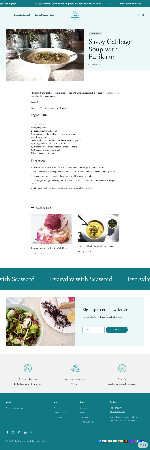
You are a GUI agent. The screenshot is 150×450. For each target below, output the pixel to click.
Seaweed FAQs (60, 412)
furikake (46, 96)
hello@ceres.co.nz (117, 411)
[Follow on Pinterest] (19, 432)
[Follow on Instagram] (13, 432)
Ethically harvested (126, 3)
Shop (7, 15)
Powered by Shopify (39, 441)
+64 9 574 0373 (116, 408)
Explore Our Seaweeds (22, 15)
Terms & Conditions (88, 422)
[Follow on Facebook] (7, 432)
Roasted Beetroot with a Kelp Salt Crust (49, 248)
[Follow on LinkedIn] (31, 432)
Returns (83, 412)
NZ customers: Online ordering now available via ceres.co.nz (64, 3)
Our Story (58, 417)
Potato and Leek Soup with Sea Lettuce (95, 246)
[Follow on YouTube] (25, 432)
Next (117, 329)
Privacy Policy (85, 417)
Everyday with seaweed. (16, 408)
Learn (52, 15)
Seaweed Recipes (41, 15)
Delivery (83, 408)
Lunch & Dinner (95, 33)
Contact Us (58, 408)
